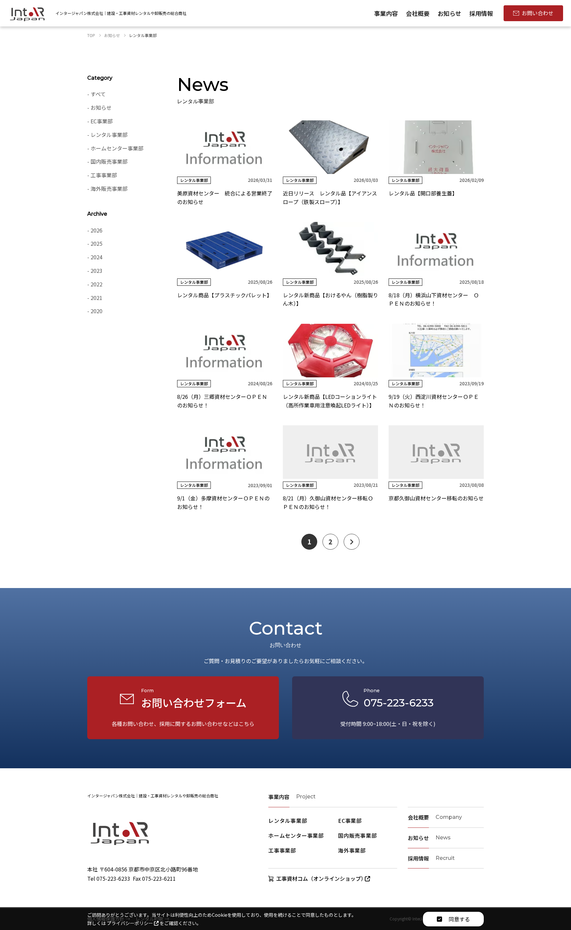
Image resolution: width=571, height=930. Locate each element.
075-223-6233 (113, 878)
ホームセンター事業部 (117, 148)
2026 (96, 230)
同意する (458, 919)
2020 (96, 311)
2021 (96, 298)
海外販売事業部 (109, 188)
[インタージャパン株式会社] (27, 13)
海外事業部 (352, 850)
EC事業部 (102, 121)
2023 (96, 271)
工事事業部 (104, 175)
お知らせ (101, 107)
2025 (96, 243)
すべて (98, 94)
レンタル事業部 (109, 135)
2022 (96, 284)
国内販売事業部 (109, 161)
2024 (96, 257)
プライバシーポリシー (130, 923)
